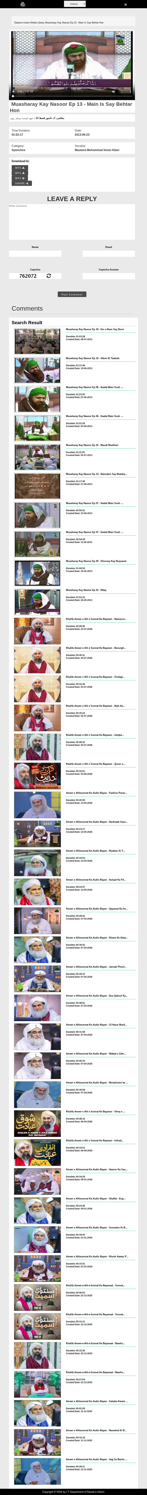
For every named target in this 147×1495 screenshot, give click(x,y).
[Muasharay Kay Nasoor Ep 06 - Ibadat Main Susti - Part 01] (37, 428)
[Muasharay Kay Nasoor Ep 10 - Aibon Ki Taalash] (37, 370)
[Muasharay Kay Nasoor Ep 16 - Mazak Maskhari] (37, 457)
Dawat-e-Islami (22, 22)
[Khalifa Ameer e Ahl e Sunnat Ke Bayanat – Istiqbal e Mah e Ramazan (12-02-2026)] (37, 747)
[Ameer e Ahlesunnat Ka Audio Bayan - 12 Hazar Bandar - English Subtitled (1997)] (37, 1036)
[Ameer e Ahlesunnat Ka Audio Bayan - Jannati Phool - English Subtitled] (37, 978)
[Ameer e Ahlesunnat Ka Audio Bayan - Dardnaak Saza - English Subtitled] (37, 834)
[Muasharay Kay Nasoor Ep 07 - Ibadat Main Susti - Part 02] (37, 515)
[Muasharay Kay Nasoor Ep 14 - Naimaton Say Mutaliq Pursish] (37, 486)
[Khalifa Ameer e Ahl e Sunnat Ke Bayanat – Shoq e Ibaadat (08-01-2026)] (37, 1123)
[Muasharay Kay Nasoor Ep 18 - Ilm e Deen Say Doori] (37, 341)
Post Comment (72, 294)
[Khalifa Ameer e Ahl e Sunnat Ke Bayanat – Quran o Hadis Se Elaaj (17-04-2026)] (37, 776)
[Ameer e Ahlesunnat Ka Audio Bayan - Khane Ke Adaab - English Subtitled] (37, 949)
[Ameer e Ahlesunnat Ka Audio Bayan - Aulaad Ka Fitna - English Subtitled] (37, 891)
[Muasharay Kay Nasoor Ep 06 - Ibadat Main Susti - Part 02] (37, 399)
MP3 (18, 173)
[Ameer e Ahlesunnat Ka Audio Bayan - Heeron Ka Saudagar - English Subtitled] (37, 1181)
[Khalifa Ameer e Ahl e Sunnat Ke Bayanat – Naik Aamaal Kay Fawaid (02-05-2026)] (37, 718)
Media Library (37, 22)
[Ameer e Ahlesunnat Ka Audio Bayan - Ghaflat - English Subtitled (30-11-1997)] (37, 1210)
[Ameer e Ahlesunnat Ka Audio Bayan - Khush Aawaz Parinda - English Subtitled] (37, 1268)
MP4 (18, 168)
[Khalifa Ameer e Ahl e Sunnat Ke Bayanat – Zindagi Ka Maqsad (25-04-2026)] (37, 689)
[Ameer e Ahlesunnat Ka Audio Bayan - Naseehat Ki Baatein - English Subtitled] (37, 1442)
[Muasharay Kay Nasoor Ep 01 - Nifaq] (37, 602)
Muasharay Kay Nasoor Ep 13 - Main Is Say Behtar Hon (74, 22)
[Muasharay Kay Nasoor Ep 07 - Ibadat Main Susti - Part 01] (37, 544)
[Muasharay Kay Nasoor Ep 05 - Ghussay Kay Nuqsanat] (37, 573)
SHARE (20, 183)
